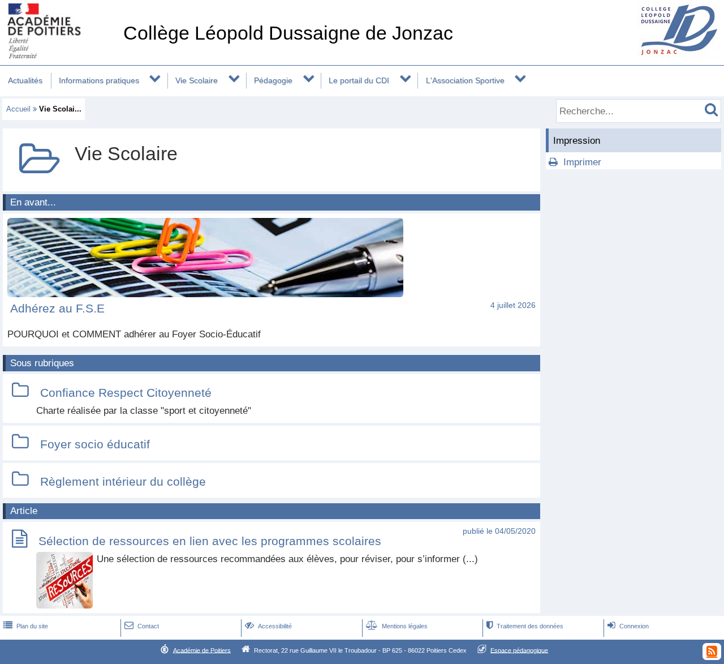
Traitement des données (524, 626)
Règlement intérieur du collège (123, 481)
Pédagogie (273, 80)
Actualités (25, 80)
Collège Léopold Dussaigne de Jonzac (288, 33)
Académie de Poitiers (202, 649)
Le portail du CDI (359, 80)
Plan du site (25, 626)
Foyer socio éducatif (95, 444)
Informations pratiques (99, 80)
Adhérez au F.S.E (57, 308)
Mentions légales (397, 626)
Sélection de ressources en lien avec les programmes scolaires (209, 540)
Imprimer (582, 162)
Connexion (628, 626)
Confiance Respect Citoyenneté (126, 392)
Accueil (18, 109)
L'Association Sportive (465, 80)
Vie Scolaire (196, 80)
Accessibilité (268, 626)
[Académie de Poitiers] (59, 55)
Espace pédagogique (519, 649)
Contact (141, 626)
